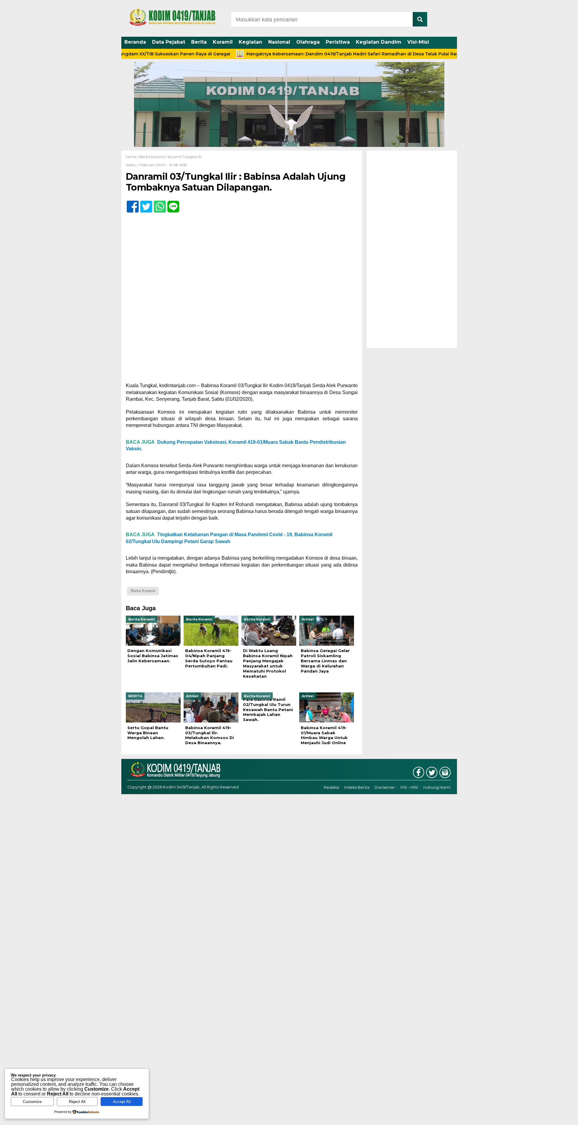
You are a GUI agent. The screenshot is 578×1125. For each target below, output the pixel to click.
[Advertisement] (412, 249)
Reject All (77, 1101)
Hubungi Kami (436, 787)
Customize (32, 1101)
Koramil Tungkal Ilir (185, 156)
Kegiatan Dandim (378, 42)
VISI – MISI (409, 787)
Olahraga (308, 42)
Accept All (122, 1101)
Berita (199, 42)
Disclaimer (384, 787)
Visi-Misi (418, 42)
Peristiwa (338, 42)
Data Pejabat (168, 42)
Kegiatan (250, 42)
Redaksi (331, 787)
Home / (132, 156)
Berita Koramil (152, 156)
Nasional (279, 42)
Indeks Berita (356, 787)
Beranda (135, 42)
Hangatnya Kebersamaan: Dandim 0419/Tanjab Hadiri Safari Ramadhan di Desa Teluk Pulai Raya (321, 54)
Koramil (223, 42)
